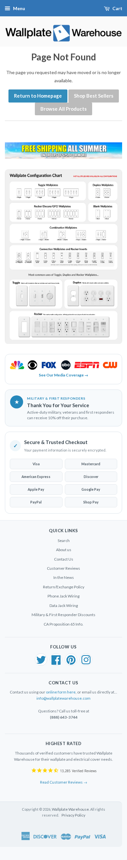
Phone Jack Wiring (63, 596)
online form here (61, 692)
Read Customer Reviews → (63, 782)
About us (63, 549)
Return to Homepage (38, 96)
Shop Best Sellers (93, 96)
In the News (63, 577)
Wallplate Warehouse (70, 809)
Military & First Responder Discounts (63, 614)
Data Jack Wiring (63, 605)
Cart (117, 8)
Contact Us (63, 559)
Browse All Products (63, 109)
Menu (19, 8)
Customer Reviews (63, 568)
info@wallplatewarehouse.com (63, 698)
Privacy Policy (73, 815)
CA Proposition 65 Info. (63, 624)
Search (64, 540)
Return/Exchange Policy (63, 586)
